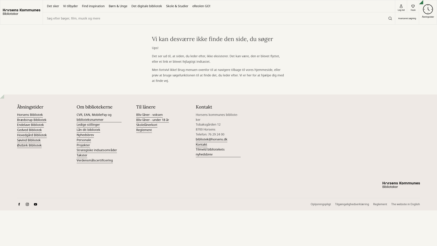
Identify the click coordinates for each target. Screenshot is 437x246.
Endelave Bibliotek (30, 125)
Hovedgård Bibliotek (32, 135)
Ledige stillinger (88, 124)
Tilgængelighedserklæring (352, 204)
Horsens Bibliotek (30, 115)
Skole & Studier (177, 6)
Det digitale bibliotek (146, 6)
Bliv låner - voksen (149, 115)
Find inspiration (93, 6)
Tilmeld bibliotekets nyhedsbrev (210, 152)
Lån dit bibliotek (88, 130)
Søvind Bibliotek (29, 140)
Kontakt (201, 144)
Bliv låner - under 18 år (152, 120)
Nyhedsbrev (85, 135)
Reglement (144, 130)
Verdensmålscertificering (95, 160)
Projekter (83, 145)
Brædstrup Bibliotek (31, 120)
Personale (84, 140)
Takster (82, 155)
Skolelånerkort (146, 125)
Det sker (53, 6)
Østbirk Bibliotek (29, 145)
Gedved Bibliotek (29, 130)
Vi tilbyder (70, 6)
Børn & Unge (118, 6)
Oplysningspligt (321, 204)
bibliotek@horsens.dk (211, 139)
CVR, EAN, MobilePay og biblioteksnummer (94, 117)
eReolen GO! (201, 6)
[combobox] (219, 18)
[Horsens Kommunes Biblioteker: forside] (21, 12)
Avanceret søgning (407, 18)
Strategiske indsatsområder (97, 150)
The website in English (405, 204)
